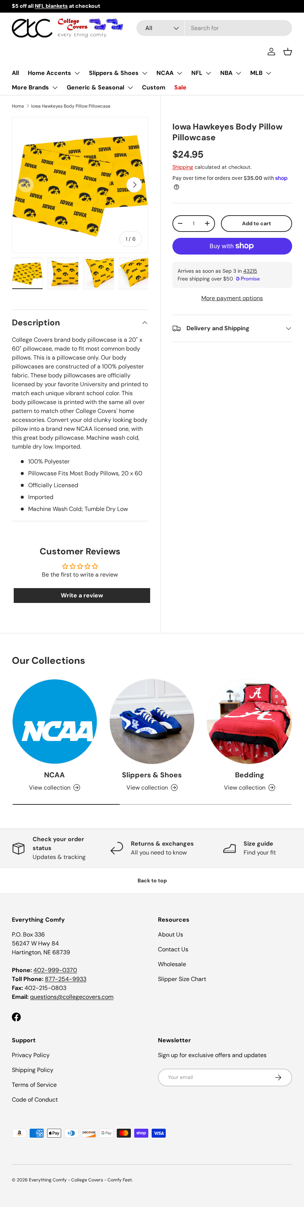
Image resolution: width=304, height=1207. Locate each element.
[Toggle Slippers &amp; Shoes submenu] (144, 73)
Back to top (152, 880)
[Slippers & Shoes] (152, 721)
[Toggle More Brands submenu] (54, 87)
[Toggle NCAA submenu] (179, 73)
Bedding (249, 775)
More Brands (30, 87)
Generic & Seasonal (95, 87)
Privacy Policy (31, 1055)
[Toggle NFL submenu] (208, 73)
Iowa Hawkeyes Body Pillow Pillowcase (70, 106)
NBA (226, 73)
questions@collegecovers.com (71, 997)
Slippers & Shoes (114, 73)
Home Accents (49, 73)
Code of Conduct (35, 1099)
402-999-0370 (55, 970)
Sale (180, 87)
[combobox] (214, 28)
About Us (170, 934)
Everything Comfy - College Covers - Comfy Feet (80, 1180)
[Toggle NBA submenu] (238, 73)
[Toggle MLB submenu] (268, 73)
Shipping (182, 167)
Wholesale (172, 964)
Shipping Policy (32, 1070)
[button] (288, 51)
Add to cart (256, 223)
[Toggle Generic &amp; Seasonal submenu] (130, 87)
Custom (153, 87)
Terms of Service (34, 1085)
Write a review (82, 595)
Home (18, 106)
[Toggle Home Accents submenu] (77, 73)
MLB (256, 73)
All (15, 73)
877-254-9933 (65, 979)
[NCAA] (54, 721)
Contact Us (173, 949)
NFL (196, 73)
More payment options (232, 298)
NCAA (165, 73)
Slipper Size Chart (182, 979)
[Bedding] (249, 721)
